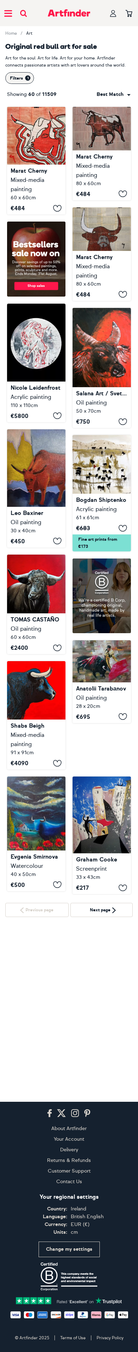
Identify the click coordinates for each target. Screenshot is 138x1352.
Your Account (69, 1139)
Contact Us (69, 1182)
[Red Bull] (102, 368)
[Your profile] (113, 13)
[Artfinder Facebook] (49, 1113)
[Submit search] (24, 13)
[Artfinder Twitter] (61, 1113)
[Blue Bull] (36, 834)
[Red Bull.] (36, 160)
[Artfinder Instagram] (75, 1113)
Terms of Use (73, 1337)
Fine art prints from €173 (97, 543)
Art (29, 33)
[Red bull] (102, 493)
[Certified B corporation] (69, 1276)
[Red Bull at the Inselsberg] (36, 363)
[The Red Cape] (102, 835)
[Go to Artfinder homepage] (69, 13)
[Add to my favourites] (57, 208)
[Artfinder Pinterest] (87, 1113)
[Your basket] (129, 13)
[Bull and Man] (102, 681)
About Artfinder (69, 1128)
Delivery (69, 1150)
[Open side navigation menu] (8, 13)
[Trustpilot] (69, 1300)
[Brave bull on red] (36, 604)
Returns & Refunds (69, 1160)
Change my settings (69, 1249)
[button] (113, 94)
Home (11, 33)
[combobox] (113, 94)
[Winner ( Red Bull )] (36, 488)
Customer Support (69, 1171)
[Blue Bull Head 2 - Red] (36, 715)
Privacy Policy (110, 1337)
